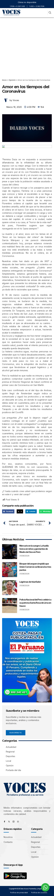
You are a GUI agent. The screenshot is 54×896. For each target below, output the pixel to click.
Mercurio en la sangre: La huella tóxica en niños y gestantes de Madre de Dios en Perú (34, 548)
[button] (44, 13)
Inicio (4, 80)
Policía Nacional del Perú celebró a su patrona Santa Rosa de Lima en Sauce (35, 602)
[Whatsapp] (18, 821)
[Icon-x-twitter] (9, 821)
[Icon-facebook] (4, 821)
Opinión (12, 80)
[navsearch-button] (50, 12)
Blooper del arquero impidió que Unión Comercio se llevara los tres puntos (35, 566)
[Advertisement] (27, 46)
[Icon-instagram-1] (13, 821)
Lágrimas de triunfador (30, 582)
